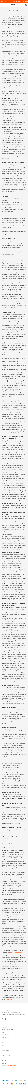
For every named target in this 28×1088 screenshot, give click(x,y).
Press (3, 1053)
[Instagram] (5, 1019)
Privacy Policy (5, 1037)
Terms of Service (5, 1034)
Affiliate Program (5, 1050)
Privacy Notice (9, 999)
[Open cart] (26, 5)
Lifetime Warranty (6, 1055)
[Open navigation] (2, 4)
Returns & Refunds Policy (7, 1029)
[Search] (23, 4)
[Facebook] (2, 1019)
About (3, 1045)
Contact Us (4, 1048)
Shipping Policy (5, 1027)
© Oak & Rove (14, 1072)
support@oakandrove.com (16, 952)
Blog (3, 1032)
